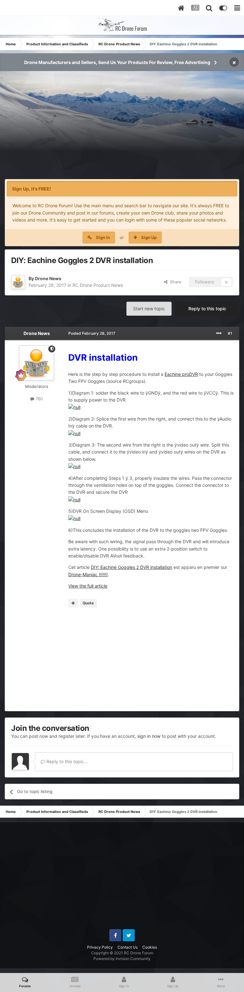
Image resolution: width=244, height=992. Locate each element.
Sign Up (149, 237)
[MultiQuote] (73, 603)
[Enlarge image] (74, 406)
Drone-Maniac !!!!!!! (88, 574)
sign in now (148, 736)
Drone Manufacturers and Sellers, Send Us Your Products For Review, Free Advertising (117, 62)
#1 (230, 333)
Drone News (48, 278)
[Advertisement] (122, 128)
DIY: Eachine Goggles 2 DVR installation (131, 567)
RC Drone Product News (97, 285)
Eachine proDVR (181, 374)
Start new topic (149, 308)
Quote (88, 603)
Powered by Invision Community (122, 958)
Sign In (103, 237)
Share (174, 281)
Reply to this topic (207, 308)
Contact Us (128, 947)
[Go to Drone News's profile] (18, 282)
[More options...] (219, 333)
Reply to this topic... (66, 761)
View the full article (87, 586)
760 (38, 398)
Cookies (149, 947)
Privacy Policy (100, 947)
